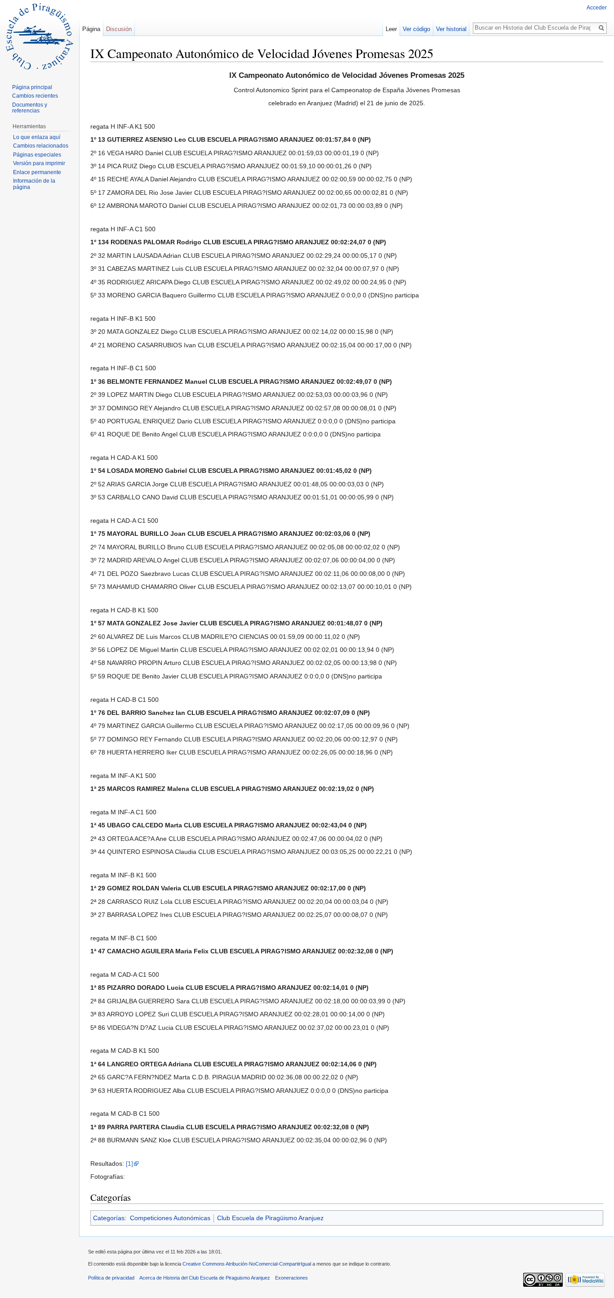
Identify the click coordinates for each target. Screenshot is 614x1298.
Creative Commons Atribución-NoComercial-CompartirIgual (246, 1264)
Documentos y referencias (29, 108)
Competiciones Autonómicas (170, 1218)
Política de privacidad (111, 1277)
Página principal (32, 87)
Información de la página (34, 184)
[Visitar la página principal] (40, 36)
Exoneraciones (291, 1277)
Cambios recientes (35, 96)
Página (91, 29)
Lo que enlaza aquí (36, 137)
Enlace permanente (37, 172)
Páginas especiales (37, 155)
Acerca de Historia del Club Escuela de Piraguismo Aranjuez (204, 1277)
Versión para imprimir (39, 163)
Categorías (109, 1218)
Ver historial (451, 29)
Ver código (416, 29)
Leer (391, 29)
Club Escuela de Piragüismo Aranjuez (270, 1218)
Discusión (119, 29)
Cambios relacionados (40, 146)
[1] (129, 1163)
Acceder (597, 7)
